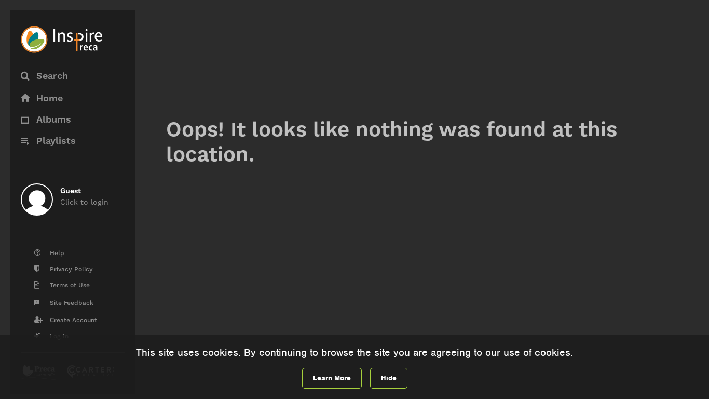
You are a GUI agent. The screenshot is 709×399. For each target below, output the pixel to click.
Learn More (332, 378)
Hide (389, 378)
